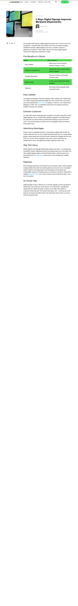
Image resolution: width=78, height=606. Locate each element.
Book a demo (65, 2)
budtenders (39, 155)
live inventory (42, 103)
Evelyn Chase (43, 26)
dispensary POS (33, 174)
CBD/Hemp (40, 2)
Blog (49, 2)
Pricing (46, 2)
